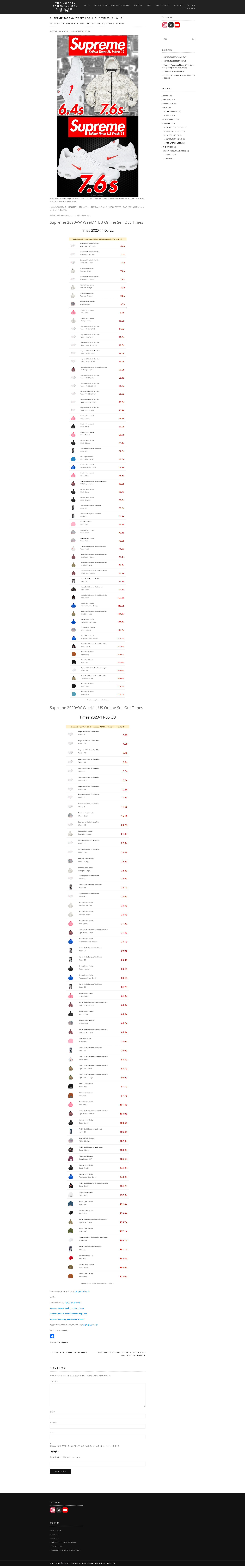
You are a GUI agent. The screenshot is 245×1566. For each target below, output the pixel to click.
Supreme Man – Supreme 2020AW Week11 (68, 1353)
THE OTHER (119, 24)
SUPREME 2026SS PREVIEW (174, 71)
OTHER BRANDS (163, 5)
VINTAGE (169, 159)
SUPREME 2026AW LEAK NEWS (175, 57)
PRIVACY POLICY (187, 8)
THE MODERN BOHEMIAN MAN (65, 5)
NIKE (149, 5)
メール (53, 1422)
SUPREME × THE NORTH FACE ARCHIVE (111, 5)
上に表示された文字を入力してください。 (65, 1457)
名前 (52, 1412)
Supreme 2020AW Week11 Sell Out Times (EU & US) (87, 18)
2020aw (57, 1342)
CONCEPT (178, 5)
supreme (64, 1342)
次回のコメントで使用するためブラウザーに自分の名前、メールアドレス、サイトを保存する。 (85, 1446)
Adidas (166, 95)
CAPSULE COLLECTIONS (174, 127)
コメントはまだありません (102, 24)
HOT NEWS (167, 99)
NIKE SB (169, 115)
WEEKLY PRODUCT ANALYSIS (174, 151)
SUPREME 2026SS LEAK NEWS (175, 61)
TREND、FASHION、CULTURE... (65, 10)
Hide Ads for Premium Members (63, 1542)
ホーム (87, 5)
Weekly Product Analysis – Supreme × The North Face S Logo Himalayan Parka (121, 1354)
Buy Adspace (56, 1530)
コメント (54, 1381)
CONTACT (191, 5)
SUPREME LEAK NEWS (174, 139)
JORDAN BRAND (171, 111)
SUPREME (138, 5)
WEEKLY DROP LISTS (173, 143)
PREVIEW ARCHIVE (172, 135)
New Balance (168, 103)
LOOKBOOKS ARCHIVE (174, 131)
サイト (52, 1432)
